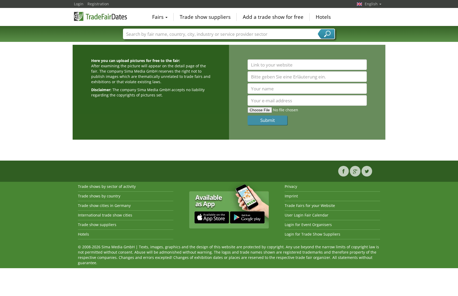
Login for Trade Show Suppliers (312, 234)
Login (78, 3)
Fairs (158, 17)
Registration (98, 3)
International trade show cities (105, 215)
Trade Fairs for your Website (310, 205)
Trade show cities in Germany (104, 205)
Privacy (291, 186)
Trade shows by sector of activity (107, 186)
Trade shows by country (99, 195)
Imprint (291, 195)
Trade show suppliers (205, 17)
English (372, 3)
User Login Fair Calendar (306, 215)
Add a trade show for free (273, 17)
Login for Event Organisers (308, 224)
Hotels (323, 17)
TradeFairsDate (100, 16)
